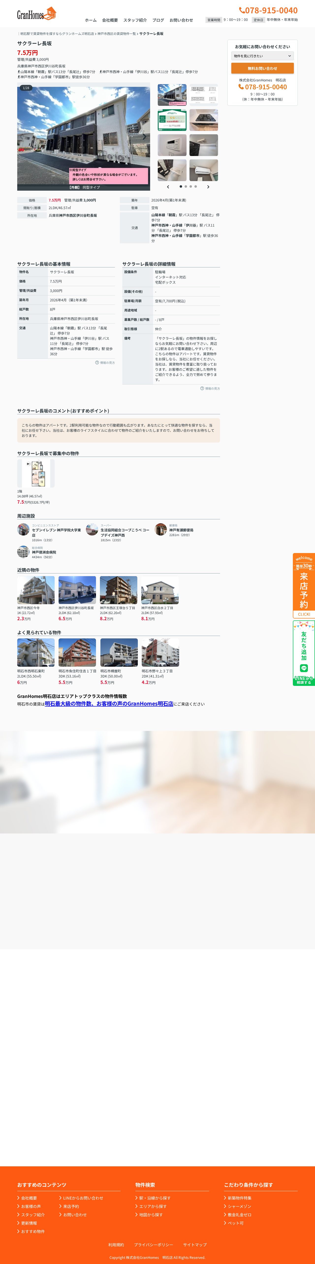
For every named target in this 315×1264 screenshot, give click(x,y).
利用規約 (116, 1245)
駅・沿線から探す (155, 1198)
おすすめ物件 (33, 1231)
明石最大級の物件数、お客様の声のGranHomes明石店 (109, 703)
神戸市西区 (36, 65)
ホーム (91, 20)
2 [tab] (186, 186)
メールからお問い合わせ (242, 921)
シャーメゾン (239, 1206)
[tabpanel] (188, 132)
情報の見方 (107, 362)
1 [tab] (181, 186)
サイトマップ (195, 1245)
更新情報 (29, 1223)
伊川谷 (191, 225)
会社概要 (110, 20)
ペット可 (236, 1223)
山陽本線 (158, 214)
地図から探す (151, 1215)
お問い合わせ (181, 20)
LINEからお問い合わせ (83, 1198)
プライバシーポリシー (153, 1245)
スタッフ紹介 (135, 20)
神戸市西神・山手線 (166, 225)
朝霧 (172, 214)
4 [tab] (195, 186)
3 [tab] (190, 186)
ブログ (158, 20)
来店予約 (171, 921)
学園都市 (193, 235)
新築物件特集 (240, 1198)
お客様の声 (31, 1206)
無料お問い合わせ (262, 68)
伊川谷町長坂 (55, 65)
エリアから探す (153, 1206)
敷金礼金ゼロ (240, 1215)
